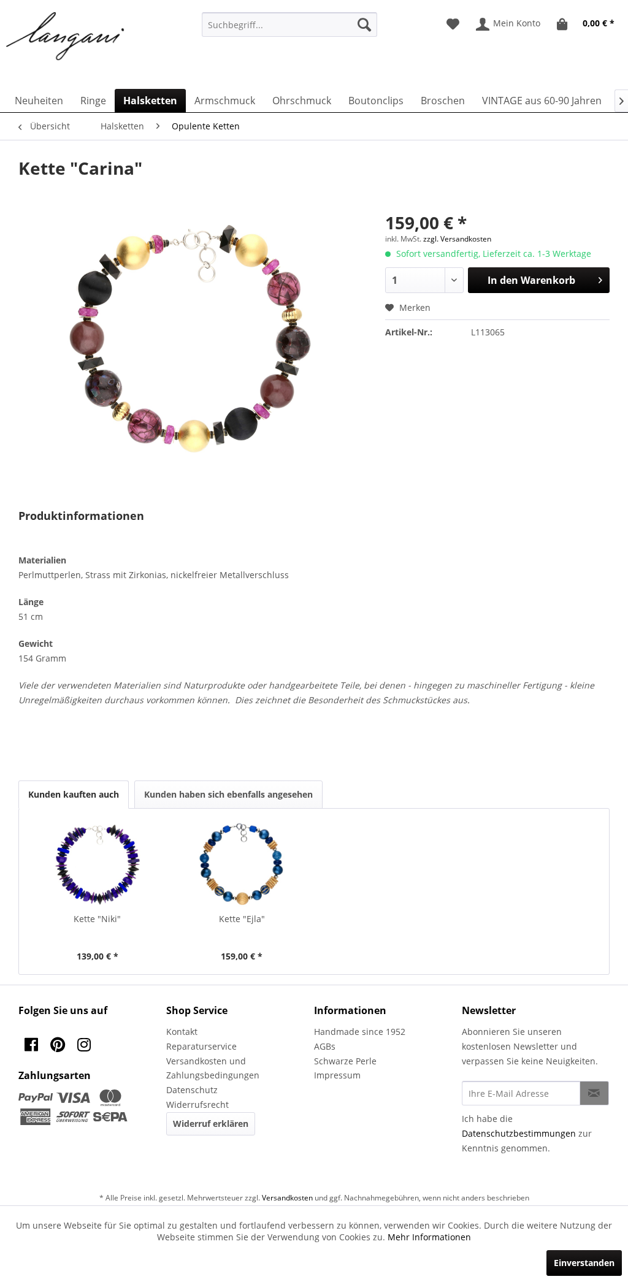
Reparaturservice (201, 1046)
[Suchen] (364, 24)
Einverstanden (584, 1263)
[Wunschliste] (452, 24)
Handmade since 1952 (359, 1031)
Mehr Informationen (429, 1237)
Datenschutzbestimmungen (519, 1133)
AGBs (324, 1046)
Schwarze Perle (345, 1061)
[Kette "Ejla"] (242, 864)
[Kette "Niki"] (97, 864)
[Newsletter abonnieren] (594, 1093)
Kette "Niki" (97, 919)
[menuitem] (290, 24)
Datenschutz (192, 1090)
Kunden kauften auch (73, 794)
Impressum (337, 1075)
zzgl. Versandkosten (457, 239)
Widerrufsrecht (197, 1104)
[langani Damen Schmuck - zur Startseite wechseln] (65, 36)
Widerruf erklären (210, 1123)
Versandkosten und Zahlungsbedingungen (212, 1068)
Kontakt (181, 1031)
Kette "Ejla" (242, 919)
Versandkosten (287, 1197)
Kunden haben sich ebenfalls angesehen (228, 794)
